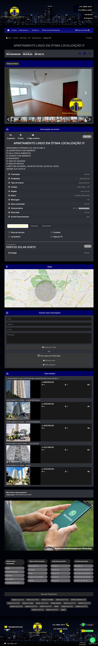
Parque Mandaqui (12, 572)
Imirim (8, 568)
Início (10, 38)
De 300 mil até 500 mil (82, 573)
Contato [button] (35, 30)
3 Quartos (55, 573)
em (78, 599)
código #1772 (69, 603)
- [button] (7, 274)
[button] (12, 93)
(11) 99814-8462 (85, 10)
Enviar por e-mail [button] (50, 347)
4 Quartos (55, 577)
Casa (30, 573)
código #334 (84, 603)
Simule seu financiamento (51, 30)
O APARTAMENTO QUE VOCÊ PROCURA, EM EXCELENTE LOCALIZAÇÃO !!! (32, 378)
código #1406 (42, 603)
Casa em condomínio (36, 577)
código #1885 (13, 603)
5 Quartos (55, 580)
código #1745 (31, 606)
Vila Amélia (10, 579)
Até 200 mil (78, 566)
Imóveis (14, 30)
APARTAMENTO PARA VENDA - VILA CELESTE (22, 444)
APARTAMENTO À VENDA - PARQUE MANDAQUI (23, 422)
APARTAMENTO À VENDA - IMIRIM (18, 465)
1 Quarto (55, 566)
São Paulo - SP (25, 38)
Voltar (90, 38)
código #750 (37, 609)
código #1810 (18, 599)
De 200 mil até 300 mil (82, 570)
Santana (9, 575)
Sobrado (32, 570)
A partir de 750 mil (81, 580)
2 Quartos (55, 570)
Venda (15, 38)
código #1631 (52, 609)
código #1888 (32, 599)
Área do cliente (82, 30)
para (47, 599)
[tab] (12, 63)
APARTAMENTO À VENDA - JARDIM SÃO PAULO (23, 400)
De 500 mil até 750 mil (82, 577)
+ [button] (7, 272)
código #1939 (62, 599)
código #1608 (16, 606)
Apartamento (36, 38)
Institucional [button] (23, 30)
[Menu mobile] (8, 30)
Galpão (31, 580)
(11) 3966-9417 (85, 7)
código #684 (67, 606)
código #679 (81, 606)
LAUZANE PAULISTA (13, 583)
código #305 (45, 606)
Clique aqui (10, 494)
